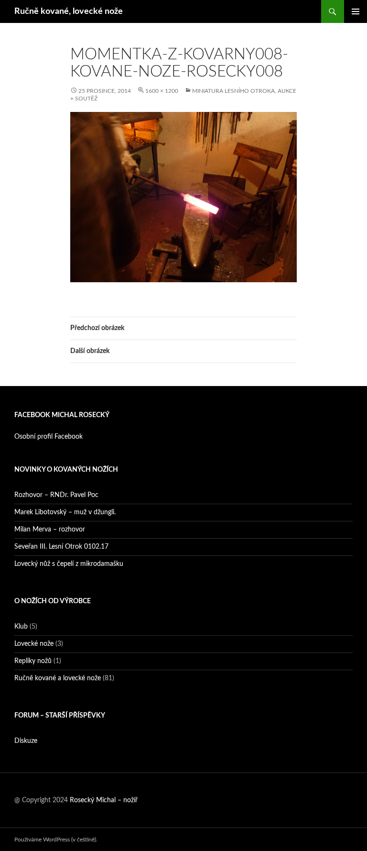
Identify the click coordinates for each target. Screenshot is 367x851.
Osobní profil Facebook (48, 436)
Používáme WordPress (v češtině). (55, 839)
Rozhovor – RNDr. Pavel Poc (56, 495)
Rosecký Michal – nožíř (104, 800)
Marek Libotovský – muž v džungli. (65, 512)
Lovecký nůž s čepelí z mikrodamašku (68, 564)
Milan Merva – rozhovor (49, 529)
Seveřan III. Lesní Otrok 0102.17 (61, 546)
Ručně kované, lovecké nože (68, 11)
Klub (21, 626)
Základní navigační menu (355, 11)
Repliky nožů (33, 661)
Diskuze (25, 741)
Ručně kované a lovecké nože (57, 678)
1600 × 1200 (161, 91)
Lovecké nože (34, 644)
